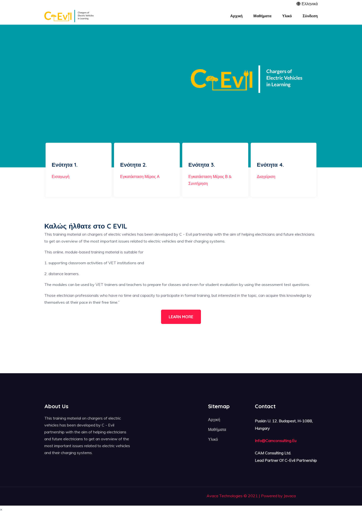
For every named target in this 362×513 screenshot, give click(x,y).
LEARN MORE (181, 316)
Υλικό (213, 439)
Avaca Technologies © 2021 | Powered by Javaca (251, 495)
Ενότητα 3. (201, 164)
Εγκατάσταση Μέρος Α (140, 176)
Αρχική (214, 419)
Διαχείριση (266, 176)
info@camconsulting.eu (275, 440)
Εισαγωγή (60, 176)
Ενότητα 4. (270, 164)
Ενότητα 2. (133, 164)
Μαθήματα (217, 429)
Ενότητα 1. (65, 164)
